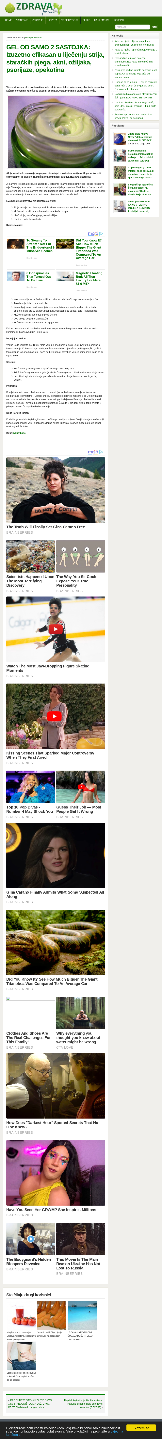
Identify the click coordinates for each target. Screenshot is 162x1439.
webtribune (19, 433)
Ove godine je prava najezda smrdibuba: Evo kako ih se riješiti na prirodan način (134, 62)
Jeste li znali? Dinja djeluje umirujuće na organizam (49, 1334)
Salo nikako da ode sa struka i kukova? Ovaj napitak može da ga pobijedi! (21, 1376)
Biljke (86, 20)
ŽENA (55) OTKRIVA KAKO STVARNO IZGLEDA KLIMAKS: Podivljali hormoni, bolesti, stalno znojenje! (141, 208)
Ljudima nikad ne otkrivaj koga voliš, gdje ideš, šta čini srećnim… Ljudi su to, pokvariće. (136, 106)
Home (8, 20)
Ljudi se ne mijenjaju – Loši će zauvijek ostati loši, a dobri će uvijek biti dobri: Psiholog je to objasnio (136, 86)
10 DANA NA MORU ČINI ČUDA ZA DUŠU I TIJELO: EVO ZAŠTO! (80, 1336)
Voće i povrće (69, 20)
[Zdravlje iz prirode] (33, 14)
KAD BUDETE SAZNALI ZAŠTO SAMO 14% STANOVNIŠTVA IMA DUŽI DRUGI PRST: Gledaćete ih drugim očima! (30, 1404)
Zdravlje (37, 20)
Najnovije (22, 20)
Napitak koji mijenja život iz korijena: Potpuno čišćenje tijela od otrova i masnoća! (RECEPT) (83, 1404)
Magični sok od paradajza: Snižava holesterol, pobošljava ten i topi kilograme (21, 1336)
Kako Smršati (102, 20)
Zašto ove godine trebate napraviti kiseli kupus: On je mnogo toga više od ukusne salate (136, 74)
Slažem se (141, 1427)
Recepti (119, 20)
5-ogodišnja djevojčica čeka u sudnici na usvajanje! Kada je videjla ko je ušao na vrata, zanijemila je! (140, 191)
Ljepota (52, 20)
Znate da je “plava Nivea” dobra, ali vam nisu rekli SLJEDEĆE (140, 137)
